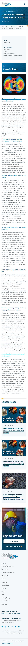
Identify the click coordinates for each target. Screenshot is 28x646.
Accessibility (5, 601)
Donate (4, 588)
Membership (5, 576)
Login (3, 591)
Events (4, 563)
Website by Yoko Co (7, 643)
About (3, 579)
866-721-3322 (6, 613)
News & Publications (10, 26)
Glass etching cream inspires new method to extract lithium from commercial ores (13, 497)
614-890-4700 (16, 613)
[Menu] (25, 4)
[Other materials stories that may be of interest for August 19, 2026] (14, 414)
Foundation (5, 585)
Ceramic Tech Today (20, 26)
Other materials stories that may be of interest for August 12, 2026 (13, 464)
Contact (4, 582)
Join (3, 594)
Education (5, 569)
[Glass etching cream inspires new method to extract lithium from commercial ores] (14, 480)
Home (3, 26)
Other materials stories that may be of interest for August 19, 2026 (13, 431)
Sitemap (4, 604)
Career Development (8, 572)
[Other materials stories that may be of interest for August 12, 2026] (14, 447)
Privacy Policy (6, 598)
